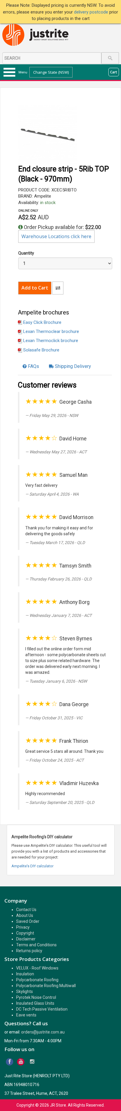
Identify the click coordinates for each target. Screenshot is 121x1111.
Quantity (26, 253)
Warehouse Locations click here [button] (56, 236)
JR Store (58, 1105)
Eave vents (26, 1015)
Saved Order (27, 921)
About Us (24, 915)
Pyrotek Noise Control (36, 997)
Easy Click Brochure (42, 322)
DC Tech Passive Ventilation (42, 1009)
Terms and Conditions (36, 944)
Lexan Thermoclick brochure (50, 340)
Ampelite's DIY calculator (32, 866)
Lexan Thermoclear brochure (51, 331)
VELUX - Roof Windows (37, 968)
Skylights (24, 991)
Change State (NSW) (51, 72)
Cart (113, 72)
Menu (23, 72)
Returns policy (29, 950)
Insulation (25, 974)
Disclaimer (26, 939)
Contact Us (26, 909)
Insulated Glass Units (35, 1003)
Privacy (23, 927)
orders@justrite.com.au (43, 1032)
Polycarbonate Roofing (37, 979)
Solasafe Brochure (41, 350)
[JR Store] (37, 35)
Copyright (25, 933)
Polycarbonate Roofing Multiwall (46, 985)
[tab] (31, 366)
